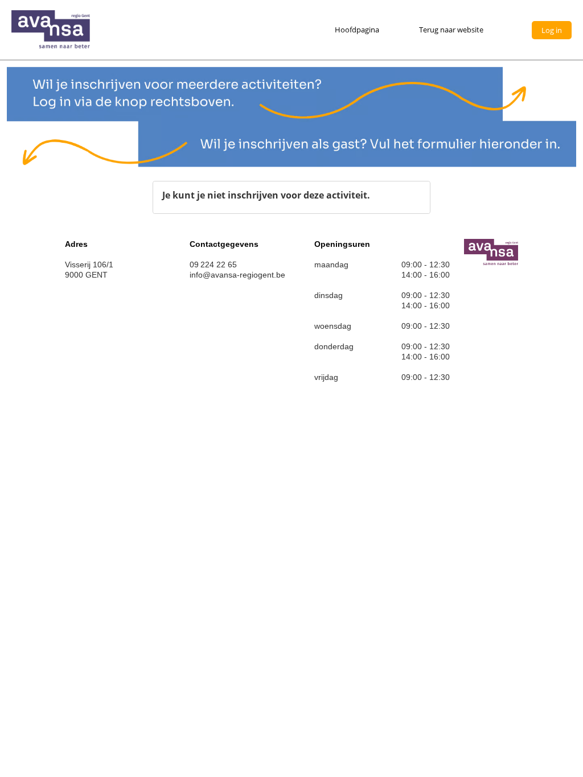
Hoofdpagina (357, 29)
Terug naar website (451, 29)
